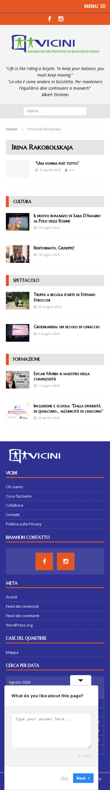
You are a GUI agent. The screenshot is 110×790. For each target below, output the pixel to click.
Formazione (26, 359)
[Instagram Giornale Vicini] (61, 19)
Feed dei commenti (22, 615)
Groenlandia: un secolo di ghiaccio (67, 326)
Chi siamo (14, 486)
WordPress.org (19, 625)
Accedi (11, 597)
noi (71, 170)
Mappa (12, 652)
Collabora (14, 505)
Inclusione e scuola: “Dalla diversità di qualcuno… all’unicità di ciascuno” (68, 408)
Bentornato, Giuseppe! (54, 248)
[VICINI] (55, 45)
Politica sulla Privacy (24, 524)
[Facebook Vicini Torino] (49, 19)
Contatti (13, 514)
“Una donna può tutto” (57, 163)
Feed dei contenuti (22, 606)
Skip (64, 778)
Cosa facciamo (19, 496)
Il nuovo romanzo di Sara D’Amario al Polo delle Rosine (67, 218)
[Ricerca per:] (55, 110)
